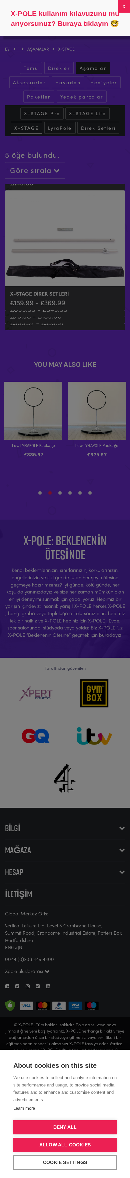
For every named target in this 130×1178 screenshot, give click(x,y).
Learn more (24, 1108)
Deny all (65, 1127)
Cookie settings (65, 1162)
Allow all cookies (65, 1144)
